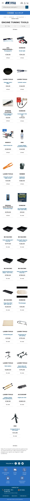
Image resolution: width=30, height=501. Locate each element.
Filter (8, 26)
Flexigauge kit (8, 51)
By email (22, 490)
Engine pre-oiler (22, 397)
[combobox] (15, 7)
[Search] (26, 7)
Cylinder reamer (22, 82)
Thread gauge (22, 303)
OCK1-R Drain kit (8, 145)
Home (5, 17)
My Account (25, 3)
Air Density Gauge (8, 208)
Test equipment (20, 17)
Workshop (11, 17)
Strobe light (22, 51)
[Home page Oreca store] (12, 3)
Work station (8, 366)
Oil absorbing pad (7, 334)
